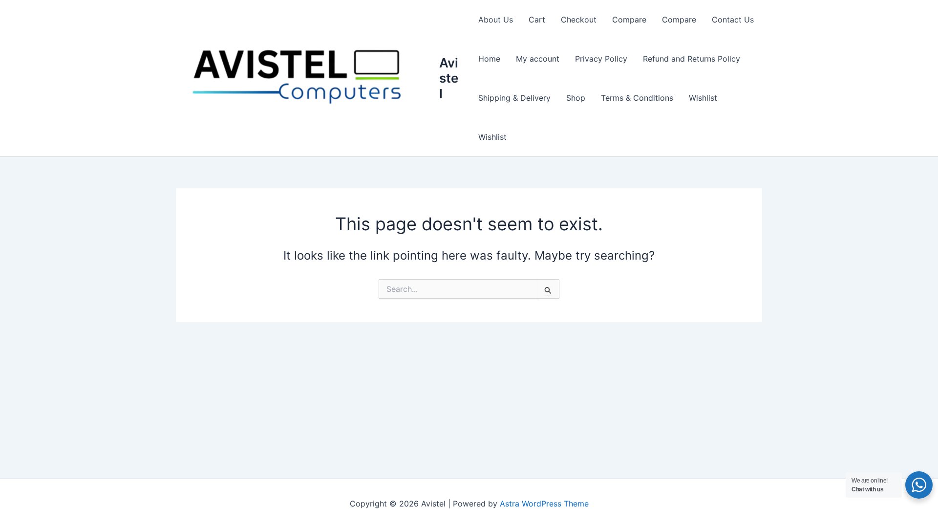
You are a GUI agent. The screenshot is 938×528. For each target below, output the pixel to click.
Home (489, 59)
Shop (575, 98)
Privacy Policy (601, 59)
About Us (495, 19)
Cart (537, 19)
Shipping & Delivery (514, 98)
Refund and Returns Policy (691, 59)
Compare (629, 19)
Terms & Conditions (637, 98)
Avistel (448, 78)
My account (537, 59)
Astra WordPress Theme (544, 503)
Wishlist (703, 98)
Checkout (579, 19)
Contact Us (733, 19)
